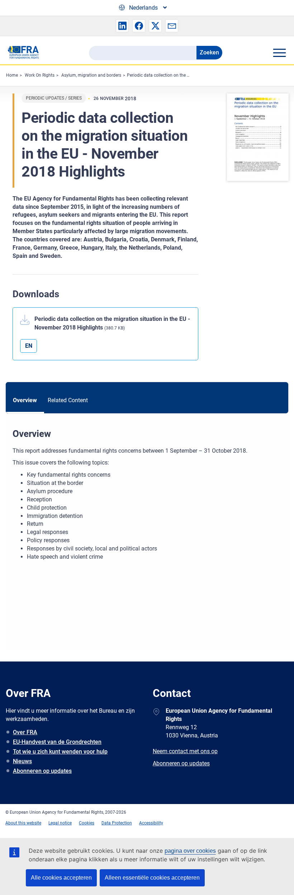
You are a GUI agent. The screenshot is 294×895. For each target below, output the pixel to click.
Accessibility (151, 823)
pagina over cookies (190, 851)
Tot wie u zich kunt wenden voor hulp (60, 751)
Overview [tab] (25, 400)
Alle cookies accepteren (61, 878)
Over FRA (25, 732)
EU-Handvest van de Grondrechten (57, 741)
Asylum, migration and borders (91, 75)
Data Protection (116, 823)
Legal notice (60, 823)
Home (12, 75)
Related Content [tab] (68, 400)
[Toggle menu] (279, 52)
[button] (122, 25)
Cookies (86, 823)
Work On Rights (39, 75)
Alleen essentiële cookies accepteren (152, 878)
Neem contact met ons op (185, 751)
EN (28, 345)
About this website (23, 823)
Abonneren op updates (42, 771)
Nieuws (22, 761)
